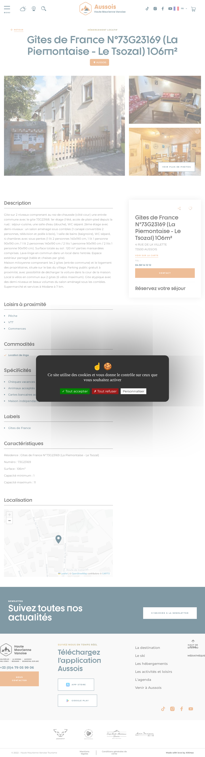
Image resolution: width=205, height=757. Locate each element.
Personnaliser (133, 391)
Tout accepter (76, 391)
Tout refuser (106, 391)
